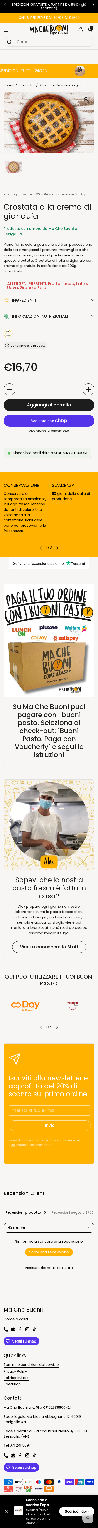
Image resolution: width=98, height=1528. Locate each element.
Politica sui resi (16, 1377)
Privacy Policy (15, 1371)
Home (8, 85)
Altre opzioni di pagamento (49, 431)
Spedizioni (12, 1384)
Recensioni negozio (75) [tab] (72, 1212)
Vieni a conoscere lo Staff (49, 947)
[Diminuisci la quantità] (9, 389)
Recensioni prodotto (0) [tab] (26, 1212)
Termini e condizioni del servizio (31, 1364)
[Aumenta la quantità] (88, 389)
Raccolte (27, 85)
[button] (89, 30)
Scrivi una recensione (49, 1252)
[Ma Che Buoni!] (49, 30)
